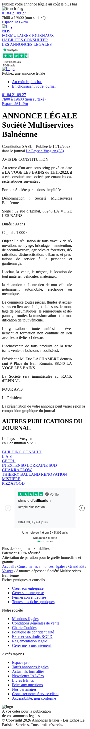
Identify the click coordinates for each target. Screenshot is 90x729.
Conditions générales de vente (35, 623)
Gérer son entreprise (28, 593)
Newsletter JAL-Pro (28, 676)
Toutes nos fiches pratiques (33, 602)
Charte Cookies (24, 627)
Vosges (7, 571)
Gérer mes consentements (32, 645)
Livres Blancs (23, 680)
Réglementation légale (29, 641)
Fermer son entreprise (29, 597)
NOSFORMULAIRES (17, 33)
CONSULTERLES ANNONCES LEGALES (27, 42)
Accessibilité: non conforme (34, 698)
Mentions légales (25, 619)
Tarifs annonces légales (30, 667)
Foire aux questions (27, 685)
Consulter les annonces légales (41, 566)
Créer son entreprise (28, 588)
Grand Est (76, 566)
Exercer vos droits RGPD (32, 636)
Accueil (8, 566)
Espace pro (21, 662)
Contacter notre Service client (35, 694)
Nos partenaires (24, 689)
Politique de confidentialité (33, 632)
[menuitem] (50, 82)
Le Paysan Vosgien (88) (45, 151)
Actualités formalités (28, 671)
